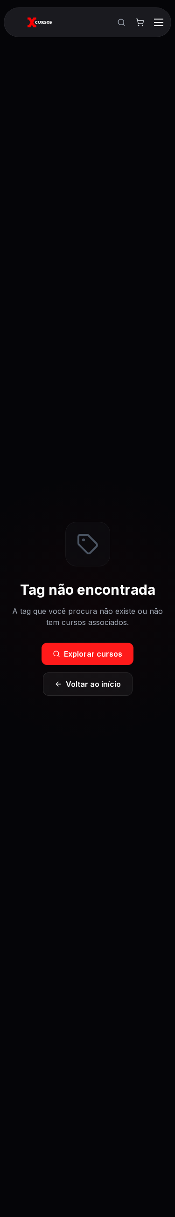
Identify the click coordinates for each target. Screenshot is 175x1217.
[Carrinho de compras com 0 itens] (140, 22)
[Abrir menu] (158, 22)
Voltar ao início (93, 684)
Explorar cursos (93, 653)
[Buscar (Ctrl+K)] (121, 22)
